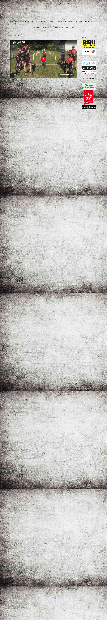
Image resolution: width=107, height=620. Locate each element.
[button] (53, 600)
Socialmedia (83, 21)
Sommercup (59, 27)
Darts (50, 21)
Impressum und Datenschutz (42, 27)
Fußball (42, 21)
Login (73, 27)
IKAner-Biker (60, 21)
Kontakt (94, 21)
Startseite (13, 21)
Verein (22, 21)
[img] (53, 8)
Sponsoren (71, 21)
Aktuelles (31, 21)
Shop (66, 27)
